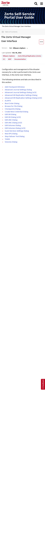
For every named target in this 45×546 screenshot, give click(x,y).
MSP (9, 59)
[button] (22, 32)
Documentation (20, 59)
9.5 (4, 59)
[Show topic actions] (41, 41)
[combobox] (18, 48)
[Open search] (36, 3)
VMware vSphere (9, 56)
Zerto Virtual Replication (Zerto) (29, 56)
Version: (4, 48)
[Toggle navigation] (41, 3)
